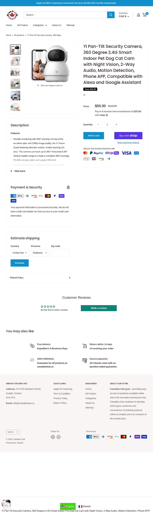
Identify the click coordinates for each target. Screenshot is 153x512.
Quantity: (88, 124)
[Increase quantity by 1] (116, 124)
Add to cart (94, 135)
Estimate (19, 263)
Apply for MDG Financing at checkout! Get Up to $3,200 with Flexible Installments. (76, 3)
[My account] (138, 15)
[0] (144, 15)
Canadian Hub (19, 439)
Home (9, 25)
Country (15, 246)
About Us (56, 25)
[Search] (111, 15)
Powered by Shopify (14, 443)
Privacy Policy (60, 398)
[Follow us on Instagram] (58, 437)
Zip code (55, 246)
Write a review (99, 308)
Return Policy (60, 403)
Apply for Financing (62, 389)
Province (35, 246)
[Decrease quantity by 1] (98, 124)
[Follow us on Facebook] (53, 437)
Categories (38, 25)
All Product (22, 25)
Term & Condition (61, 393)
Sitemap (70, 25)
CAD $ (10, 432)
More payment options (128, 142)
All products (19, 35)
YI (84, 95)
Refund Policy (16, 277)
